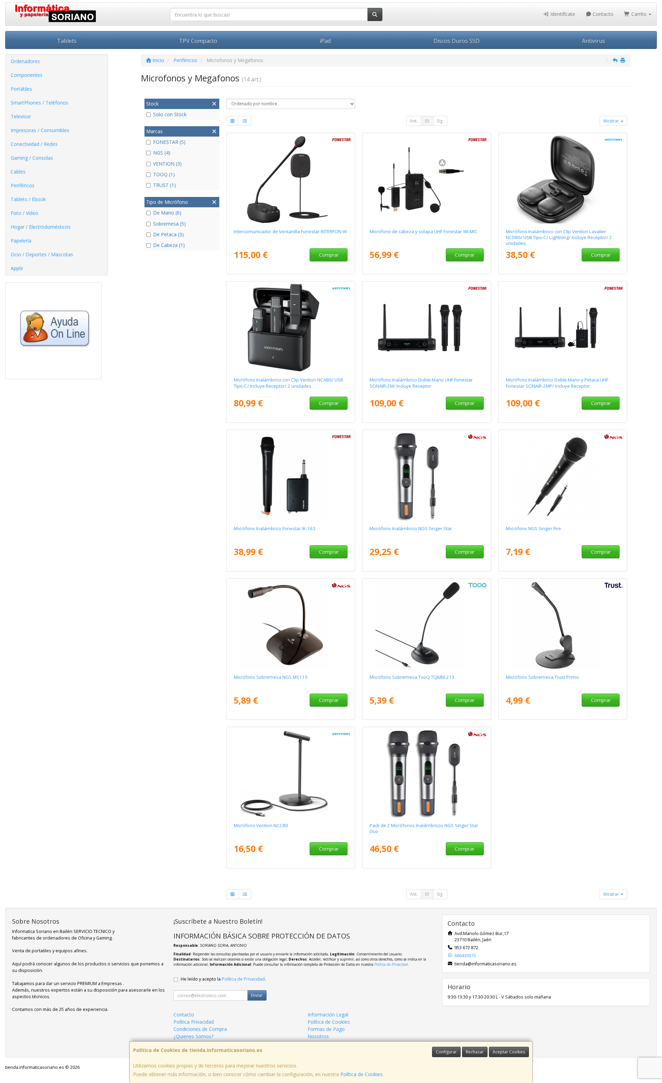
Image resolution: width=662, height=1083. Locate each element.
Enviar (257, 995)
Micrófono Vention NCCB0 (261, 825)
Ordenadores (25, 61)
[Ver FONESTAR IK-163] (290, 476)
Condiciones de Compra (200, 1029)
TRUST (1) (164, 185)
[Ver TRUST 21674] (563, 625)
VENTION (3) (167, 163)
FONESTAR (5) (169, 142)
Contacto (602, 14)
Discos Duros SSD (456, 40)
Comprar (329, 254)
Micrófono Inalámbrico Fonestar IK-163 (274, 528)
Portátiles (21, 89)
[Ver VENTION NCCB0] (290, 773)
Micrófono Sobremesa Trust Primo (542, 677)
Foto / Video (24, 213)
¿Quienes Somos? (193, 1036)
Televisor (21, 116)
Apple (17, 268)
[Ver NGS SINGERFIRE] (563, 476)
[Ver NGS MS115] (290, 625)
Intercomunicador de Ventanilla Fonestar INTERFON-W (290, 231)
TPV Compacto (198, 40)
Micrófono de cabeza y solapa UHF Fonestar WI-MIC (424, 231)
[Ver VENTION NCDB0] (563, 179)
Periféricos (22, 185)
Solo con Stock (170, 114)
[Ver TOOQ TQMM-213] (426, 625)
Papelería (21, 240)
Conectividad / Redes (34, 144)
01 (427, 121)
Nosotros (318, 1036)
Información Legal (328, 1014)
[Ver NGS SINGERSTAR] (426, 476)
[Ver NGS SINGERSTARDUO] (426, 773)
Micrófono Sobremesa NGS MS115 (271, 677)
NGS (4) (161, 152)
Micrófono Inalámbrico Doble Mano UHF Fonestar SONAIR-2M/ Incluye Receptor (421, 383)
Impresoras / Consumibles (40, 130)
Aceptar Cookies (509, 1052)
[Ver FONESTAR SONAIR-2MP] (563, 328)
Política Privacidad (193, 1022)
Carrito (639, 14)
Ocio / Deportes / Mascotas (42, 254)
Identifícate (562, 14)
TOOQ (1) (164, 174)
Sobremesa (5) (169, 223)
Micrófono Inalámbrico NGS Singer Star (411, 528)
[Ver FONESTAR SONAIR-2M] (426, 328)
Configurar (446, 1052)
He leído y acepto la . (223, 979)
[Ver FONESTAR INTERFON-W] (290, 179)
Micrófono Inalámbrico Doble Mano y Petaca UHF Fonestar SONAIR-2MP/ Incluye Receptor (557, 383)
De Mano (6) (167, 212)
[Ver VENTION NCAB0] (290, 328)
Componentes (26, 75)
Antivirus (593, 40)
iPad (325, 40)
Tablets (67, 40)
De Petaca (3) (168, 234)
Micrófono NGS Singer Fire (533, 528)
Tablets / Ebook (28, 199)
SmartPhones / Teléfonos (39, 102)
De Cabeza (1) (169, 245)
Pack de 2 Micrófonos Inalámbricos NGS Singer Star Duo (424, 828)
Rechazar (475, 1052)
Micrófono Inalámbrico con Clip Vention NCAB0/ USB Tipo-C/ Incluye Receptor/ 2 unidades (288, 383)
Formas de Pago (326, 1029)
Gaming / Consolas (32, 158)
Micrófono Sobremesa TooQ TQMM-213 (412, 677)
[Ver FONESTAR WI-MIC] (426, 179)
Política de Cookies (361, 1074)
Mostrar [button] (611, 121)
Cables (18, 171)
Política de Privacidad (391, 964)
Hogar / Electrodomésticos (41, 226)
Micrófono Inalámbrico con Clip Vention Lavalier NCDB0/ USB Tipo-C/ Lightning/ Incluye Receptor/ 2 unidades (559, 237)
